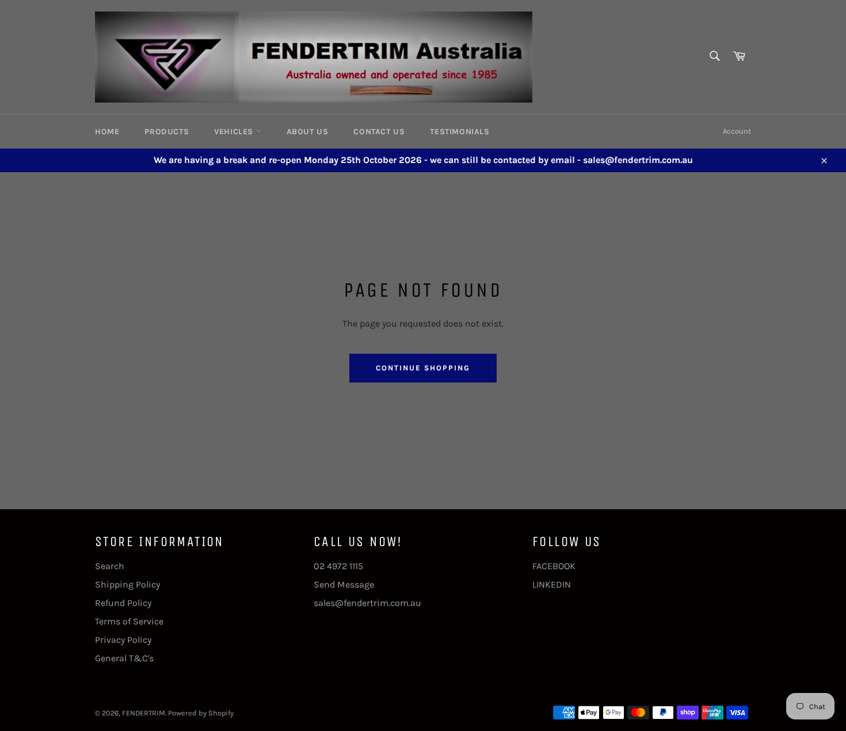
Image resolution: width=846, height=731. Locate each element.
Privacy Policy (123, 639)
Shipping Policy (127, 584)
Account (737, 131)
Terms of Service (129, 621)
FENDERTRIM (143, 713)
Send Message (344, 584)
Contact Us (379, 132)
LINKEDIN (551, 584)
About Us (308, 132)
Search (109, 565)
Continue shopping (423, 367)
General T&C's (124, 658)
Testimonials (459, 132)
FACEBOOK (554, 565)
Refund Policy (123, 602)
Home (107, 132)
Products (166, 132)
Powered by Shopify (201, 713)
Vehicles (235, 132)
